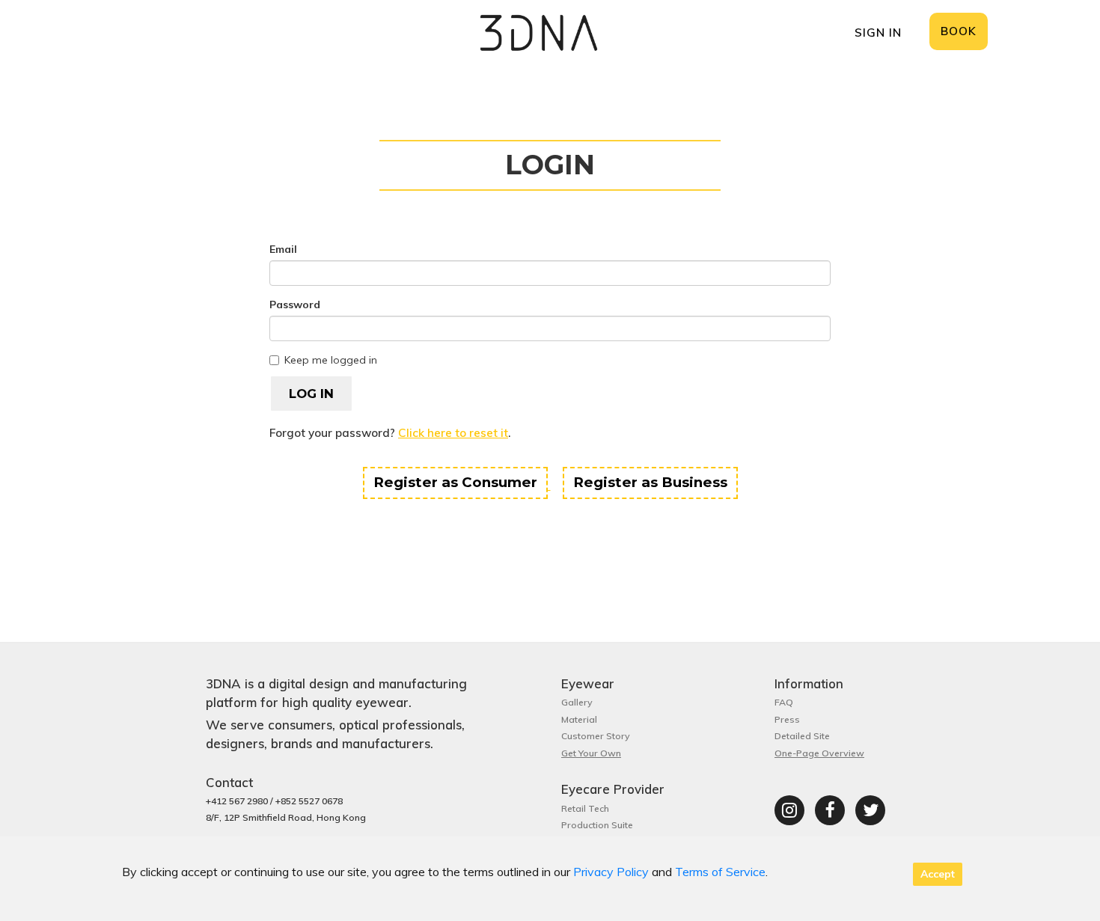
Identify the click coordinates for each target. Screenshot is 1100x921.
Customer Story (595, 735)
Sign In (878, 32)
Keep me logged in (330, 360)
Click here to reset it (453, 433)
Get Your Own (591, 753)
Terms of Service (720, 871)
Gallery (577, 702)
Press (787, 719)
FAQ (783, 702)
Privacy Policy (611, 871)
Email (283, 249)
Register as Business (650, 482)
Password (294, 304)
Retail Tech (585, 808)
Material (579, 719)
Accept (937, 874)
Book (959, 31)
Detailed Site (802, 735)
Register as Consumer (455, 482)
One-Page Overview (819, 753)
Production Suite (597, 824)
